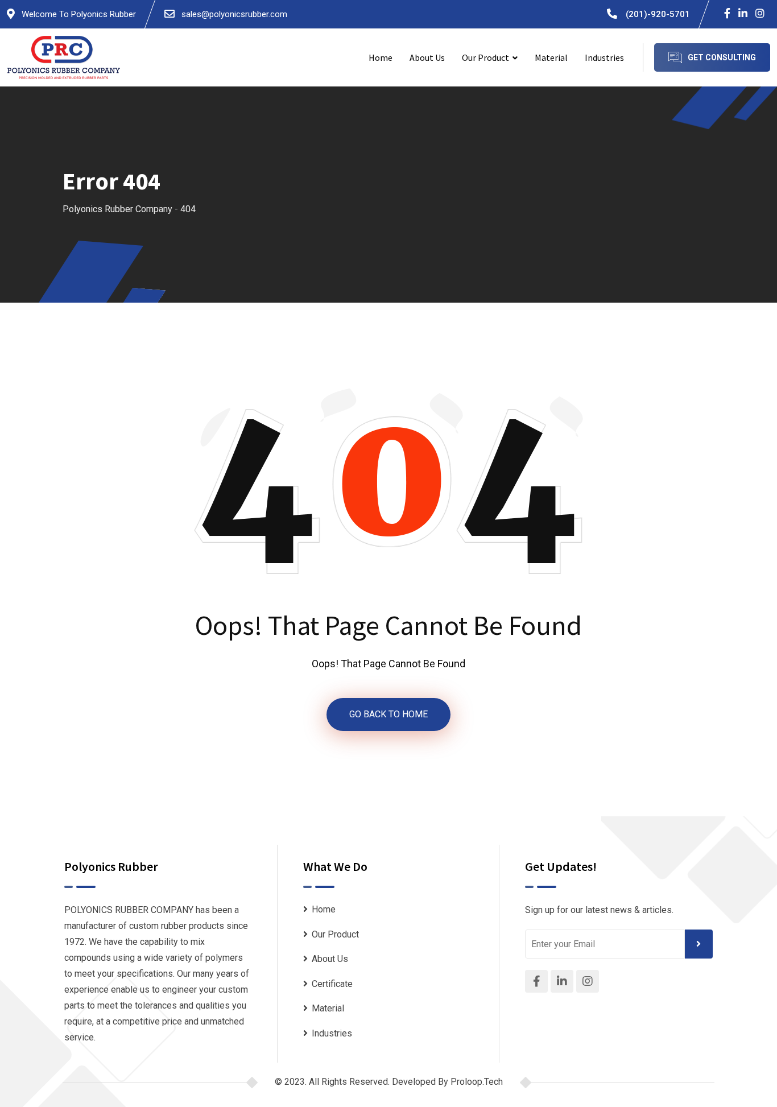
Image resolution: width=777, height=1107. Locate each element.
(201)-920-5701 (658, 14)
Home (380, 57)
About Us (427, 57)
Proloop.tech (477, 1081)
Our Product (485, 57)
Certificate (332, 983)
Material (551, 57)
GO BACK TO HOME (388, 714)
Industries (604, 57)
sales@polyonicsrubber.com (233, 14)
